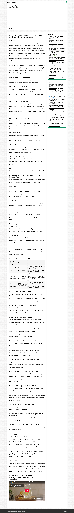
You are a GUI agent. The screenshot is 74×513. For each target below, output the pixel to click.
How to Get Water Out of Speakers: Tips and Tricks (57, 72)
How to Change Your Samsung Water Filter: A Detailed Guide (56, 106)
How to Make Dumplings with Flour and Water (56, 88)
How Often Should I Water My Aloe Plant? (56, 77)
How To (10, 28)
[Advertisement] (37, 19)
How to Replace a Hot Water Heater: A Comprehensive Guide (56, 69)
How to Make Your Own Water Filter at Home (56, 46)
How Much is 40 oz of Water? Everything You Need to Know (56, 115)
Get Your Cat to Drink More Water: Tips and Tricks (57, 49)
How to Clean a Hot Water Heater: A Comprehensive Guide (57, 125)
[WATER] (13, 6)
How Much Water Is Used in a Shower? (56, 40)
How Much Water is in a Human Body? (56, 66)
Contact (14, 2)
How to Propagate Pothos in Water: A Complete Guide (57, 52)
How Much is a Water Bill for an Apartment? (56, 108)
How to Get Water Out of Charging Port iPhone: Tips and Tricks (57, 58)
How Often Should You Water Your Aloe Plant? (57, 55)
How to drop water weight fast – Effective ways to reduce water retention (56, 37)
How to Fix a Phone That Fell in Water (56, 94)
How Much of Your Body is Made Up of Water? (56, 103)
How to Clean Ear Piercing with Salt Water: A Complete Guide (56, 43)
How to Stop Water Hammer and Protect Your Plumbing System (56, 122)
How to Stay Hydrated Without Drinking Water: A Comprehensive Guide (57, 112)
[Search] (66, 2)
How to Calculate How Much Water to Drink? (57, 63)
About (8, 2)
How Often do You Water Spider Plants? (56, 120)
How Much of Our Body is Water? (57, 117)
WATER (65, 511)
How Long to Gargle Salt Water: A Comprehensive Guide (57, 100)
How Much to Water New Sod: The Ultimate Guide (57, 74)
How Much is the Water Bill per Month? (57, 97)
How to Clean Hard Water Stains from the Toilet (56, 60)
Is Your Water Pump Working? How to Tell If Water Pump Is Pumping (57, 91)
